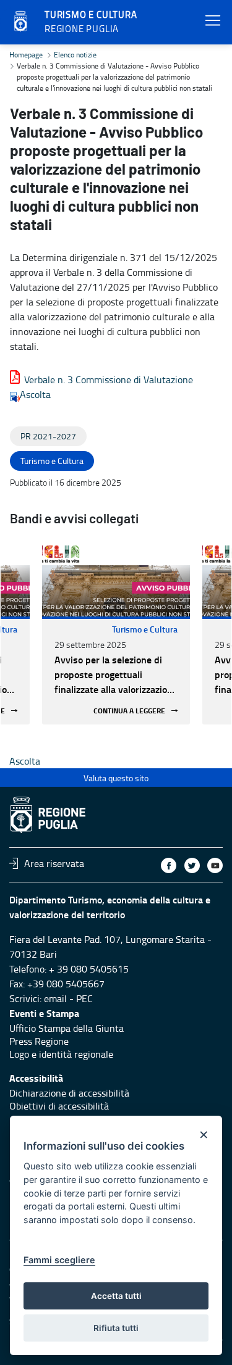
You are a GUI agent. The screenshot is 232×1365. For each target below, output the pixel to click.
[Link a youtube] (215, 865)
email (55, 998)
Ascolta (35, 394)
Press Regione (39, 1041)
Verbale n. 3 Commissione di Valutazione (108, 379)
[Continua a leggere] (116, 579)
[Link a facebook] (168, 865)
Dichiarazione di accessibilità (69, 1093)
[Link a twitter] (192, 865)
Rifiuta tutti (116, 1328)
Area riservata (54, 863)
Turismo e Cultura (145, 629)
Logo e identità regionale (61, 1054)
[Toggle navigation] (213, 20)
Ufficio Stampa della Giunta (66, 1028)
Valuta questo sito (116, 778)
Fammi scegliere (59, 1260)
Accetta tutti (116, 1296)
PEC (84, 998)
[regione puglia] (21, 21)
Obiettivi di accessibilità (59, 1106)
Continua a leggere (129, 710)
